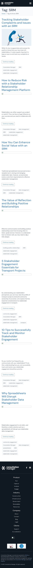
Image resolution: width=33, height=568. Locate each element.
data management (24, 129)
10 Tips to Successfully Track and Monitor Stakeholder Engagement (16, 334)
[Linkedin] (30, 467)
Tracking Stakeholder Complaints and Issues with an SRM (16, 23)
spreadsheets (7, 448)
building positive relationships (11, 248)
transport (23, 322)
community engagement (10, 314)
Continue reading (8, 62)
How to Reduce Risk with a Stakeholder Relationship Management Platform (16, 85)
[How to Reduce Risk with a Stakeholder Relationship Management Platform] (16, 101)
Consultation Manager (9, 67)
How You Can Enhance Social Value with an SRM (16, 145)
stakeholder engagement (10, 70)
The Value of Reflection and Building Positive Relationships (16, 203)
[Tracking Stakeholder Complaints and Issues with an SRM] (16, 37)
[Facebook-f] (26, 467)
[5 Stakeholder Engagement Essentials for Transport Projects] (16, 282)
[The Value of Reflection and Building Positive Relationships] (16, 218)
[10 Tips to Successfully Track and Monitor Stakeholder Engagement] (16, 350)
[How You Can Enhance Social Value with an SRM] (16, 160)
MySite (26, 555)
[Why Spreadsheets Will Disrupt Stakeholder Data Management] (16, 414)
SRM (20, 67)
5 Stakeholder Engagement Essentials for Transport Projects (13, 265)
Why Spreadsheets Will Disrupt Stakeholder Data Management (14, 398)
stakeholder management (10, 73)
